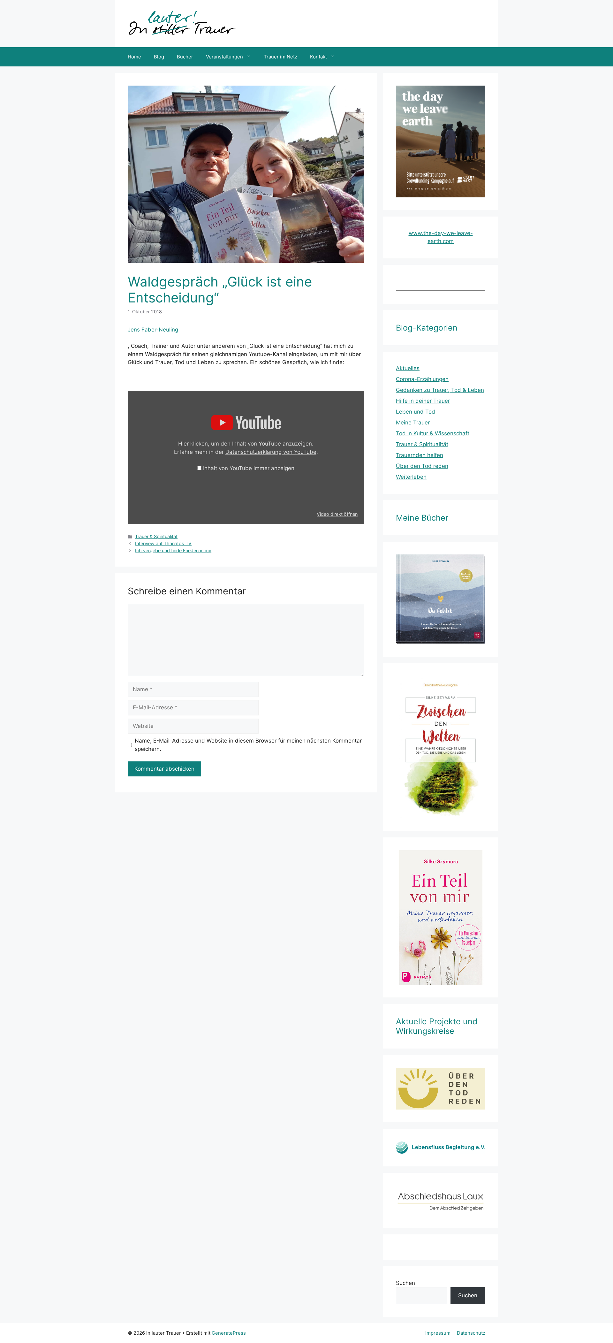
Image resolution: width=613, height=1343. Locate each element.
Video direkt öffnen (337, 514)
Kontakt (318, 57)
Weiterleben (411, 477)
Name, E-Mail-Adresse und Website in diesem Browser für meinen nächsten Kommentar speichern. (248, 744)
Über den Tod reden (422, 466)
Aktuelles (408, 368)
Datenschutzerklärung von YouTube (270, 452)
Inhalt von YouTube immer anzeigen (248, 468)
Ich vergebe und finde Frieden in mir (173, 550)
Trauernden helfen (419, 455)
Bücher (185, 57)
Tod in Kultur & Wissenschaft (432, 433)
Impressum (437, 1333)
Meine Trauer (413, 422)
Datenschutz (471, 1333)
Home (134, 57)
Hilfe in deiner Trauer (423, 401)
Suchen (405, 1283)
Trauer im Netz (280, 57)
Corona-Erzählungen (422, 379)
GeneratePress (229, 1333)
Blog (159, 57)
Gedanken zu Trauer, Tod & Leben (440, 390)
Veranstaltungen (224, 57)
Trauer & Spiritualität (156, 536)
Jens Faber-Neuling (153, 329)
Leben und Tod (415, 411)
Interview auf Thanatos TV (163, 543)
